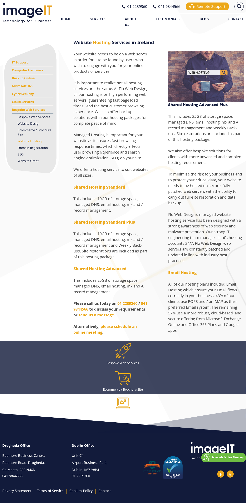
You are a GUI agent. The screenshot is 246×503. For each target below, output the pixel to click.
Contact (236, 19)
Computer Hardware (27, 70)
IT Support (20, 62)
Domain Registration (33, 148)
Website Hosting (30, 141)
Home (66, 19)
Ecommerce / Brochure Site (34, 132)
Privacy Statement (16, 490)
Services (98, 19)
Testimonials (168, 19)
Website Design (29, 123)
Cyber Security (23, 94)
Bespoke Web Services (28, 110)
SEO (21, 154)
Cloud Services (23, 102)
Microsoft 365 (22, 86)
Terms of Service (50, 490)
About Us (131, 22)
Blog (204, 19)
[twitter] (230, 474)
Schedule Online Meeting (228, 457)
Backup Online (23, 78)
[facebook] (220, 474)
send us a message (96, 315)
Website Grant (28, 161)
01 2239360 (127, 303)
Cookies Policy (81, 490)
